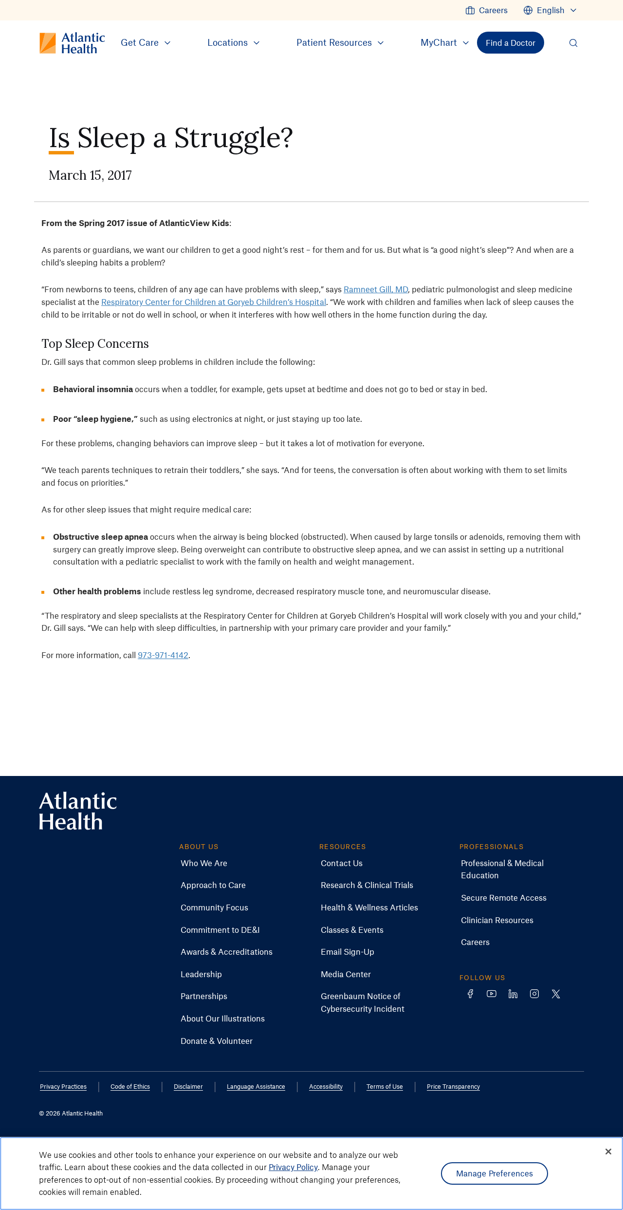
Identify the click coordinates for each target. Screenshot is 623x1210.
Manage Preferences (494, 1173)
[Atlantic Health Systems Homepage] (78, 811)
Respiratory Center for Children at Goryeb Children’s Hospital (213, 301)
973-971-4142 (163, 655)
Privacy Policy (293, 1167)
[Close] (608, 1151)
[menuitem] (486, 10)
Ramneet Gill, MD (376, 289)
